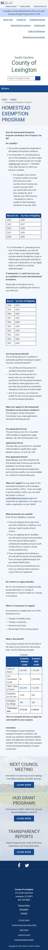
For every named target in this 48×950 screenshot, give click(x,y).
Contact (24, 913)
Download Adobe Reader (24, 940)
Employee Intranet (37, 20)
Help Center (24, 930)
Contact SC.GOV (24, 935)
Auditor (13, 99)
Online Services (11, 6)
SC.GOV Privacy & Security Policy (24, 925)
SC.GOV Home (24, 920)
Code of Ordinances (36, 31)
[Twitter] (27, 866)
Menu (6, 88)
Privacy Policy (24, 905)
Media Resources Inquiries (34, 37)
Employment (39, 25)
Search (37, 78)
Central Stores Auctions (21, 25)
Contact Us (21, 20)
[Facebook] (19, 866)
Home (4, 99)
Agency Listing (25, 6)
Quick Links (8, 20)
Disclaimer (24, 909)
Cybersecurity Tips (39, 6)
